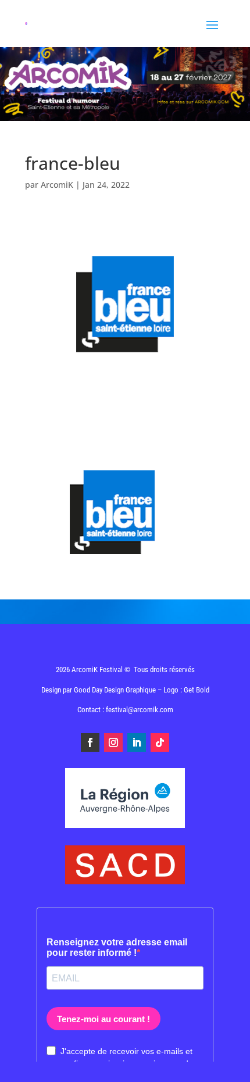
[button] (225, 1065)
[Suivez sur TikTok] (160, 742)
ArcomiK (57, 184)
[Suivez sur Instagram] (113, 742)
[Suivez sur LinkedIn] (136, 742)
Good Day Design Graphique (115, 689)
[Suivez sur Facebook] (90, 742)
